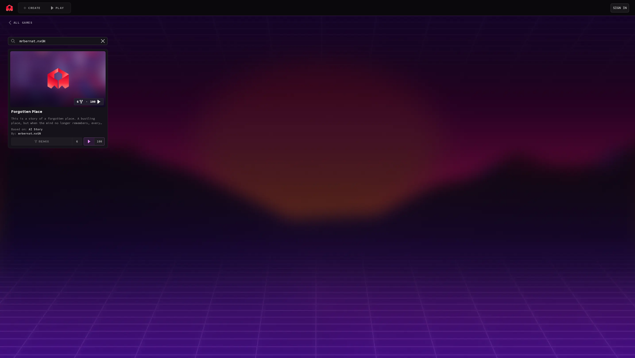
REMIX (44, 141)
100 (99, 141)
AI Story (36, 129)
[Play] (89, 141)
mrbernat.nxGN (29, 133)
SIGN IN (620, 7)
